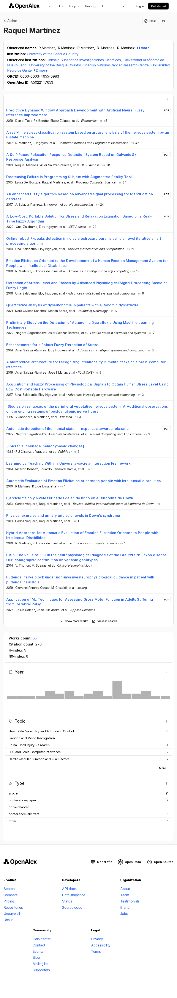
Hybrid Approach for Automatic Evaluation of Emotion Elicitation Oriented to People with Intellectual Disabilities (82, 535)
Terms (96, 951)
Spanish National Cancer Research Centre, (116, 65)
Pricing (90, 6)
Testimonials (130, 901)
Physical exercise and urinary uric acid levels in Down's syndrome (63, 515)
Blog (36, 957)
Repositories (13, 907)
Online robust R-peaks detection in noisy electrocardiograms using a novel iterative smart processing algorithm (83, 240)
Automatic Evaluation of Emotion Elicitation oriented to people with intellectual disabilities (83, 481)
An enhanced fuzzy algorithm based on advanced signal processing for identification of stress (79, 196)
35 (35, 638)
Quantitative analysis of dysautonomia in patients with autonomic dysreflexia (72, 305)
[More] (167, 99)
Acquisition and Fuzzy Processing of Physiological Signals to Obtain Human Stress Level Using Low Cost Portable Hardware (87, 386)
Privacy (97, 939)
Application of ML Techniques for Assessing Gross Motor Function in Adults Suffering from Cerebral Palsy (79, 601)
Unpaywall (11, 913)
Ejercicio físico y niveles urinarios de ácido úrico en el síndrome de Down (69, 498)
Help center (42, 939)
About (106, 6)
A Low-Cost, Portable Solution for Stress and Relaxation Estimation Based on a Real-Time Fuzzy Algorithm (79, 218)
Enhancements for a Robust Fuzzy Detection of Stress (52, 345)
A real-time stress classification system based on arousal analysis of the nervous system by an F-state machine (87, 134)
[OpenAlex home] (24, 6)
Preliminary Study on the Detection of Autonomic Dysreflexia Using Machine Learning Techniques (80, 324)
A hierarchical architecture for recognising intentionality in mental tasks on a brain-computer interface (86, 364)
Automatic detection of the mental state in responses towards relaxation (68, 428)
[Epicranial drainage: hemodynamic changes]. (45, 446)
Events (38, 951)
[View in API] (163, 20)
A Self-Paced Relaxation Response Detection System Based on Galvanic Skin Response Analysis (72, 156)
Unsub (8, 920)
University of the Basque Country (53, 54)
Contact (39, 945)
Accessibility (101, 945)
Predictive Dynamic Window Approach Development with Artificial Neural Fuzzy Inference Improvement (75, 112)
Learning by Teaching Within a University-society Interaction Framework (68, 463)
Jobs (120, 6)
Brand (125, 907)
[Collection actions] (170, 20)
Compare (10, 895)
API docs (69, 889)
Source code (72, 907)
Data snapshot (73, 895)
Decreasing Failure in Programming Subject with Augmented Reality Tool (69, 177)
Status (67, 901)
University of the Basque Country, (55, 65)
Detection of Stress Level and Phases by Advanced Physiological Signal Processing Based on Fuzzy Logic (87, 285)
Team (124, 895)
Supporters (41, 970)
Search (9, 889)
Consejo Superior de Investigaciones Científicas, (85, 60)
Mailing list (40, 964)
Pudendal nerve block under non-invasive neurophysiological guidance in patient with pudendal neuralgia (80, 579)
